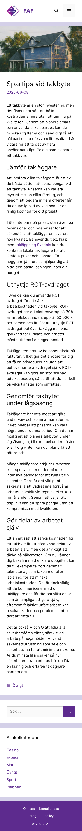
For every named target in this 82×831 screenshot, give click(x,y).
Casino (13, 750)
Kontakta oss (49, 809)
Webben (14, 787)
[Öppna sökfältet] (56, 10)
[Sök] (69, 711)
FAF (28, 11)
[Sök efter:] (35, 711)
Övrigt (17, 685)
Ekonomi (14, 757)
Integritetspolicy (41, 816)
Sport (11, 780)
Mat (10, 765)
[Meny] (69, 10)
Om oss (29, 809)
